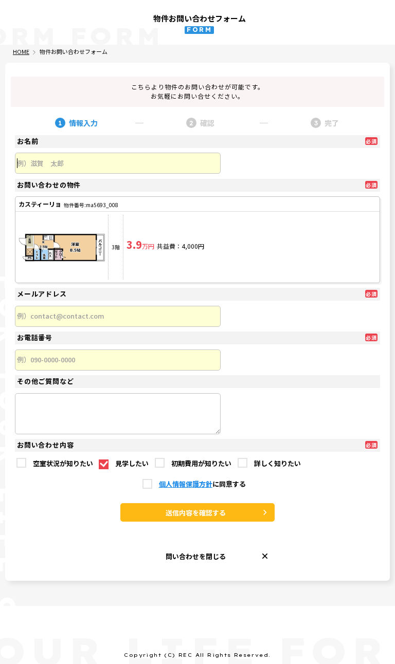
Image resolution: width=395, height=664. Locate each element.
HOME (21, 51)
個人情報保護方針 (185, 484)
